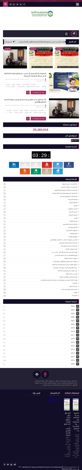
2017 (73, 335)
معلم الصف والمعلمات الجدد (69, 289)
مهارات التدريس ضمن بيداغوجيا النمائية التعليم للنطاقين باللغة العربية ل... (49, 42)
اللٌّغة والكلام (73, 234)
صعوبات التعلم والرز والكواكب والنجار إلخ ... (64, 261)
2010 (73, 360)
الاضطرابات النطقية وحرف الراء (68, 196)
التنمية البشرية (73, 215)
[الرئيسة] (74, 34)
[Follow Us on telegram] (14, 464)
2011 (73, 357)
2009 (73, 364)
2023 (73, 313)
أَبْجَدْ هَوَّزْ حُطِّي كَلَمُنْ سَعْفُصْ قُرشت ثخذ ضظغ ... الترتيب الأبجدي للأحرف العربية (67, 424)
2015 (73, 342)
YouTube (74, 296)
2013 (73, 349)
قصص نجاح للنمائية (71, 274)
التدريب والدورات (72, 209)
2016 (73, 339)
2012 (73, 353)
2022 (73, 317)
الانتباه (75, 206)
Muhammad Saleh (67, 469)
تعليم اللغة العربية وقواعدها (69, 246)
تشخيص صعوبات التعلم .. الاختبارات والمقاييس (63, 240)
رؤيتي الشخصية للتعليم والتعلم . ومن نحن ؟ (64, 252)
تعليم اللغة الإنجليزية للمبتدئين (68, 243)
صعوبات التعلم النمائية (70, 258)
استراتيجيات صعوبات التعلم (69, 187)
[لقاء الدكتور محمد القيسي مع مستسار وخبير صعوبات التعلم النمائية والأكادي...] (64, 108)
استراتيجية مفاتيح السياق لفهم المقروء (65, 190)
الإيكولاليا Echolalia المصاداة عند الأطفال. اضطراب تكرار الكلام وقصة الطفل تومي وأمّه (41, 65)
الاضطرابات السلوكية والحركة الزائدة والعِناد (64, 193)
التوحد (75, 218)
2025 (73, 306)
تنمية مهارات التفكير (71, 249)
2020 (73, 324)
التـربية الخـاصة (73, 212)
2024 (73, 310)
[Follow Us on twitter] (7, 464)
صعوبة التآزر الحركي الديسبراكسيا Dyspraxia (64, 265)
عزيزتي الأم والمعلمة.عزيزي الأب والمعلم (65, 268)
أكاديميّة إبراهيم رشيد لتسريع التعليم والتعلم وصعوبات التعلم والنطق (42, 467)
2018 (73, 331)
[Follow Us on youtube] (11, 464)
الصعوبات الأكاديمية (71, 231)
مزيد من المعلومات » (38, 93)
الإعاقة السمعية (72, 199)
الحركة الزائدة (73, 221)
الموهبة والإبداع (72, 237)
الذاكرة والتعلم (72, 227)
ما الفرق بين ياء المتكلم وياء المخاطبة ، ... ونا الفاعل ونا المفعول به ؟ (75, 422)
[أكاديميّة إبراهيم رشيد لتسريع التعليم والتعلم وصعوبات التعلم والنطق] (42, 16)
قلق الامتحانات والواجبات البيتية (68, 277)
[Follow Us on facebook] (4, 464)
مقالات (75, 293)
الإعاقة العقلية (73, 203)
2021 (73, 321)
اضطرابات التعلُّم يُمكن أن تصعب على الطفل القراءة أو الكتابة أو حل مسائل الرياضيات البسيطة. (25, 74)
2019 (73, 328)
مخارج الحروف (73, 286)
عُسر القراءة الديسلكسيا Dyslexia (67, 271)
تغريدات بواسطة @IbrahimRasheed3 (53, 399)
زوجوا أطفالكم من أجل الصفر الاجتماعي (66, 255)
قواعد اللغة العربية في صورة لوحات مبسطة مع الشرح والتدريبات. (58, 280)
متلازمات (74, 283)
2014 (73, 346)
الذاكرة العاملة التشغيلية (70, 224)
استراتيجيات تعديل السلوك (69, 184)
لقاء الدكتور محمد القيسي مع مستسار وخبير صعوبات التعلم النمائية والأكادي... (15, 65)
